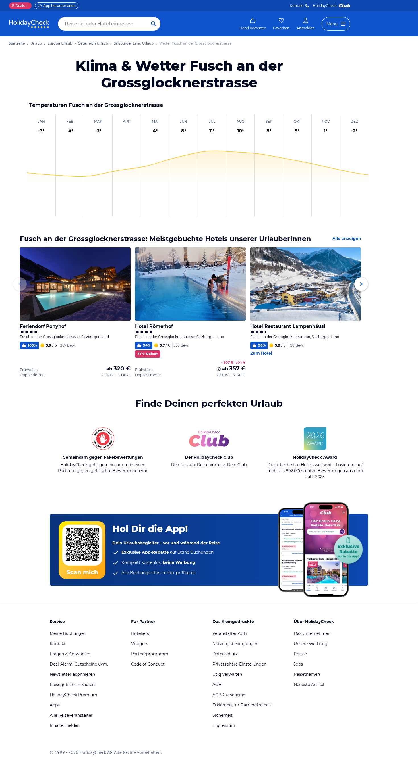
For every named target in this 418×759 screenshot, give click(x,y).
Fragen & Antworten (70, 653)
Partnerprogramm (149, 653)
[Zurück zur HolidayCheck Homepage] (29, 24)
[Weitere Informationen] (218, 369)
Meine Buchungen (68, 633)
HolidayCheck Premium (73, 694)
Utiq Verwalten (227, 674)
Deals (18, 5)
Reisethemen (307, 674)
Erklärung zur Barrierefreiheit (241, 705)
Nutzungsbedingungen (235, 643)
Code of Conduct (148, 664)
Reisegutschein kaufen (72, 684)
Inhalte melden (65, 725)
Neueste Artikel (309, 684)
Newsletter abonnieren (72, 674)
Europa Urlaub (59, 43)
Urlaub (36, 43)
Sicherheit (222, 715)
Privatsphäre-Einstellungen (239, 664)
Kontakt (297, 5)
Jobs (298, 664)
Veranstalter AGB (229, 633)
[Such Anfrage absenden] (153, 24)
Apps (55, 705)
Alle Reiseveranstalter (71, 715)
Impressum (223, 725)
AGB (217, 684)
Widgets (139, 643)
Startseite (17, 43)
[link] (252, 24)
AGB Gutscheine (228, 694)
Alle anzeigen (346, 238)
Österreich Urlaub (93, 43)
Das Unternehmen (312, 633)
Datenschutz (225, 653)
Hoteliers (140, 633)
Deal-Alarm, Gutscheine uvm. (79, 664)
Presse (300, 653)
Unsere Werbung (311, 643)
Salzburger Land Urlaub (134, 43)
